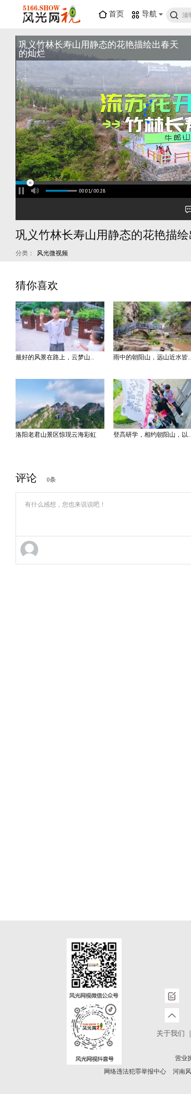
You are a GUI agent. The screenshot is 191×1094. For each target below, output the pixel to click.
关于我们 (170, 1033)
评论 (26, 478)
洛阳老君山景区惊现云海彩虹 (56, 434)
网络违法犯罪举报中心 (135, 1072)
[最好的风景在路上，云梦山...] (60, 326)
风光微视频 (52, 253)
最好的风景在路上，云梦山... (55, 357)
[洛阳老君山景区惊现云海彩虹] (60, 404)
